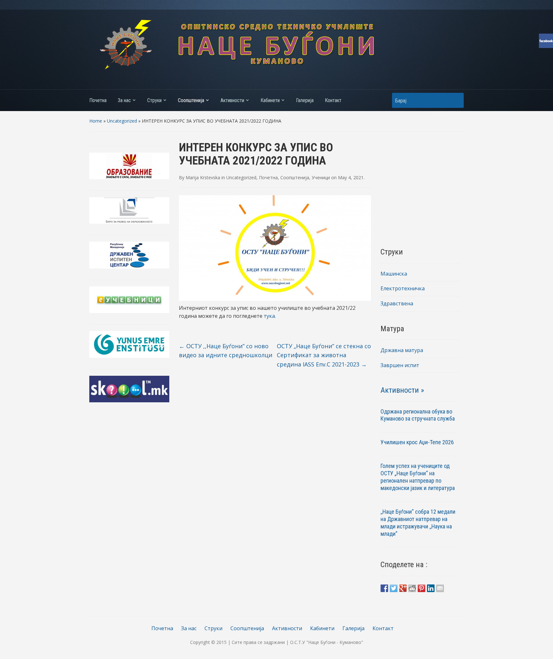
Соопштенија (191, 100)
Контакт (333, 100)
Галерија (305, 100)
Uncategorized (122, 121)
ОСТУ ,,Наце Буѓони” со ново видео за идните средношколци (225, 350)
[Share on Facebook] (384, 588)
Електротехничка (403, 288)
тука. (270, 315)
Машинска (394, 273)
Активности (232, 100)
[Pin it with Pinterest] (421, 588)
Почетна (98, 100)
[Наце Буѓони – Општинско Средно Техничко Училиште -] (276, 44)
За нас (124, 100)
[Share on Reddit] (412, 588)
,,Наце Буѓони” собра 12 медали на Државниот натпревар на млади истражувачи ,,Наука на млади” (418, 522)
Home (95, 121)
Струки (154, 100)
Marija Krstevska (203, 177)
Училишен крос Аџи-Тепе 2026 (418, 442)
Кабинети (270, 100)
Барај (456, 100)
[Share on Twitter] (393, 588)
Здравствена (397, 303)
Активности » (402, 390)
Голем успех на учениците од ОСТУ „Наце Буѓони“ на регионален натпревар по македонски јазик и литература (418, 476)
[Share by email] (440, 588)
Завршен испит (400, 365)
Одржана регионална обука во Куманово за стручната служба (418, 415)
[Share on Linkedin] (431, 588)
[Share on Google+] (403, 588)
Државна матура (402, 350)
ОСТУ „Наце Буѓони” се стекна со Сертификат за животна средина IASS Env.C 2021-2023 (324, 355)
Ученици (321, 177)
